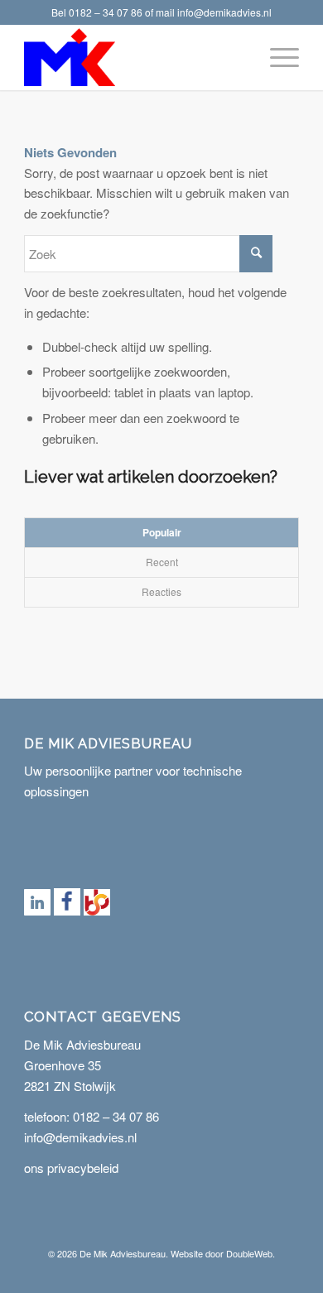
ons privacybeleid (71, 1167)
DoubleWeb (249, 1253)
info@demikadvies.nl (224, 12)
